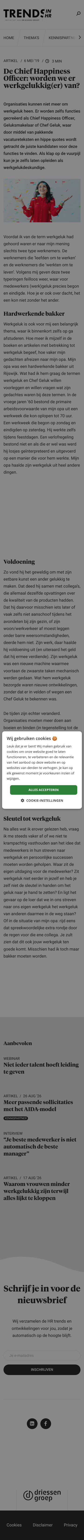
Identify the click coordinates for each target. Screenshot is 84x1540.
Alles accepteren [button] (43, 790)
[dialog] (42, 770)
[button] (42, 800)
